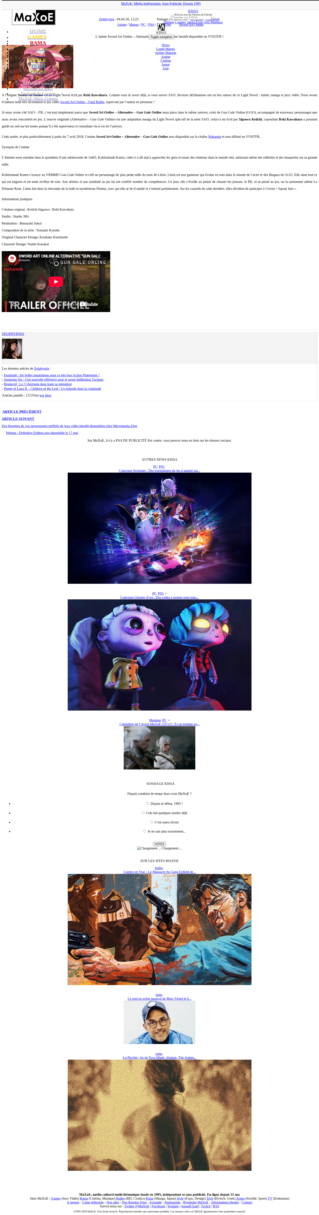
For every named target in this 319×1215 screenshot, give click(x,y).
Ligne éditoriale (93, 1202)
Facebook (158, 1206)
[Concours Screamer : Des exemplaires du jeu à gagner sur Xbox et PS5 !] (160, 582)
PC (155, 466)
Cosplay (180, 22)
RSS (216, 1206)
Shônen (169, 22)
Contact (247, 1202)
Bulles (120, 1198)
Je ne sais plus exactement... (167, 831)
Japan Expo (195, 22)
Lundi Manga (165, 49)
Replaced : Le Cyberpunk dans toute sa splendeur (38, 384)
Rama (84, 1198)
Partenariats (172, 1202)
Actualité (155, 1202)
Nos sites (113, 1202)
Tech (209, 1198)
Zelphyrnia (13, 334)
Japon (166, 64)
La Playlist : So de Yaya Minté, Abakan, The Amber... (159, 1057)
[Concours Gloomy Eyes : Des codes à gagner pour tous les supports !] (160, 709)
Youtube (173, 1206)
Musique (155, 720)
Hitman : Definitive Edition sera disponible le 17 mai (42, 433)
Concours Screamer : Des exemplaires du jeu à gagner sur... (159, 470)
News (166, 45)
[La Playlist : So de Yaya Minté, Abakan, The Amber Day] (160, 1169)
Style (180, 1198)
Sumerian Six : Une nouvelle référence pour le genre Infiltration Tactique (54, 379)
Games (56, 1198)
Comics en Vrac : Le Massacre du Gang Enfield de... (159, 872)
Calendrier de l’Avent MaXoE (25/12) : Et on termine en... (160, 724)
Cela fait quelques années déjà (166, 813)
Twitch (205, 1206)
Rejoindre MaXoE (196, 1202)
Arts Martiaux (213, 22)
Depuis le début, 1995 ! (167, 803)
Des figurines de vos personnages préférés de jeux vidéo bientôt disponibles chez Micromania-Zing (69, 426)
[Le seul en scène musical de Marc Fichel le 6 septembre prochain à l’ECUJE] (159, 1043)
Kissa (149, 1198)
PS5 (161, 466)
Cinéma (165, 60)
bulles (159, 868)
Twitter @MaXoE (136, 1206)
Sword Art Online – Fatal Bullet (82, 102)
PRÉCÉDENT (21, 411)
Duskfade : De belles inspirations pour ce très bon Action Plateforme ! (51, 375)
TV (270, 1198)
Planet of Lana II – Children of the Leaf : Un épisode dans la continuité (52, 388)
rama (159, 995)
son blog (45, 395)
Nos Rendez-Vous (134, 1202)
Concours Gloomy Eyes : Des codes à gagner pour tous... (159, 597)
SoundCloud (190, 1206)
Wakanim (214, 136)
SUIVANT (18, 419)
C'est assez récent (167, 822)
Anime (165, 57)
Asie (166, 68)
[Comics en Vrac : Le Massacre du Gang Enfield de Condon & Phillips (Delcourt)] (160, 984)
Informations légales (225, 1202)
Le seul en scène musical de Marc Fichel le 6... (159, 998)
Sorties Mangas (165, 53)
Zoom (240, 1198)
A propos (73, 1202)
